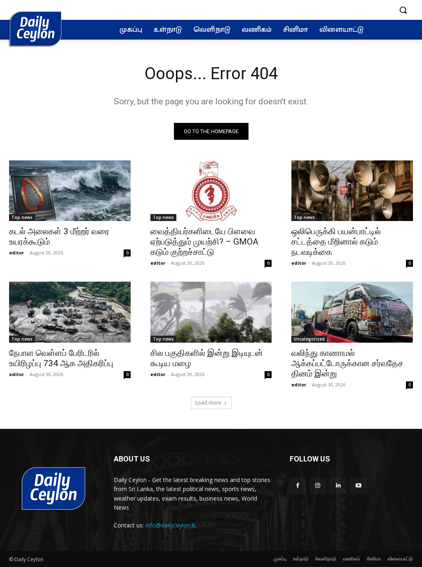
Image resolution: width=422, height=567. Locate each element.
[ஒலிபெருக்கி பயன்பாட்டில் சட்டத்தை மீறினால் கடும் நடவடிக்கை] (352, 190)
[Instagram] (318, 486)
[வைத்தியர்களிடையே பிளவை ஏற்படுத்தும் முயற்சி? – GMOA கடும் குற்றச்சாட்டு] (211, 190)
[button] (403, 10)
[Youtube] (358, 486)
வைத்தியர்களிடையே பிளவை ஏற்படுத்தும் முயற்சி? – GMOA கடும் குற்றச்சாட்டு (204, 241)
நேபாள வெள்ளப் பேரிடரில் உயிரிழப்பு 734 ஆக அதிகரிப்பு (61, 358)
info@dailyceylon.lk (170, 525)
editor (16, 252)
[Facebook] (298, 486)
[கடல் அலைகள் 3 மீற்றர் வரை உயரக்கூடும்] (70, 190)
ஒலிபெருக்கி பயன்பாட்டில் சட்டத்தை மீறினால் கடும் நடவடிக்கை (336, 241)
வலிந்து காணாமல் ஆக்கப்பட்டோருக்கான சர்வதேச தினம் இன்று (347, 363)
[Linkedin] (338, 486)
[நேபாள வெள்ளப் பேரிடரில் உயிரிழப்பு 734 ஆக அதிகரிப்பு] (70, 312)
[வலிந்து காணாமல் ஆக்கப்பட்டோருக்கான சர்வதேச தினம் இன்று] (352, 312)
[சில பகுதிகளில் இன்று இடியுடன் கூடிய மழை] (211, 312)
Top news (22, 217)
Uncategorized (309, 339)
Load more (208, 402)
